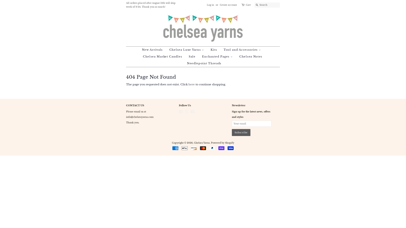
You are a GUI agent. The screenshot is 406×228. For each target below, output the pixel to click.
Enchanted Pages (216, 56)
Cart (248, 4)
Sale (192, 56)
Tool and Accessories (241, 49)
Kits (214, 49)
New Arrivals (152, 49)
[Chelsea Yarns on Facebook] (181, 112)
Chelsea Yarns (202, 142)
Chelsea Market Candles (162, 56)
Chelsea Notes (250, 56)
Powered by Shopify (222, 142)
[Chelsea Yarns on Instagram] (186, 112)
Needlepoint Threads (204, 63)
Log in (210, 4)
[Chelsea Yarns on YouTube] (192, 112)
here (191, 84)
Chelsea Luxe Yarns (185, 49)
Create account (228, 4)
